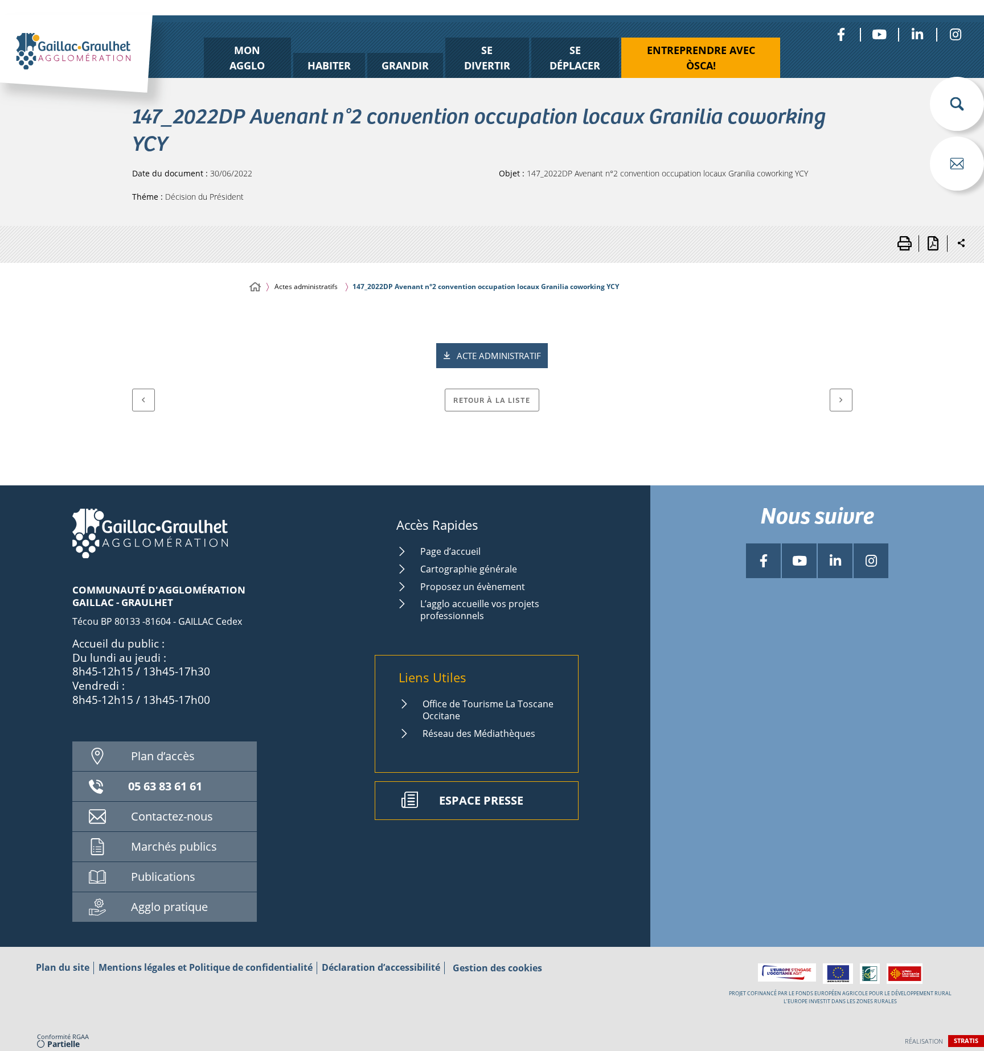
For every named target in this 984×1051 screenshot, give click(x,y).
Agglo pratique (169, 906)
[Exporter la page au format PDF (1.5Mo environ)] (932, 243)
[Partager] (961, 243)
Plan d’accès (163, 756)
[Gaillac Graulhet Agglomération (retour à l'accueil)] (94, 66)
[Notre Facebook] (841, 34)
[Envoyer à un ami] (957, 164)
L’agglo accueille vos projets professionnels (479, 609)
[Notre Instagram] (955, 34)
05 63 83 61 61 (165, 786)
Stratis (966, 1040)
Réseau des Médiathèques (479, 733)
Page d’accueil (450, 551)
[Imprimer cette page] (904, 243)
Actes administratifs (306, 286)
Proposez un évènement (472, 586)
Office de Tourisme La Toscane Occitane (488, 710)
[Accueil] (255, 287)
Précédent (143, 400)
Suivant (841, 400)
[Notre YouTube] (879, 34)
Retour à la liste (491, 399)
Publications (163, 876)
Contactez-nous (172, 816)
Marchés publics (174, 846)
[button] (957, 104)
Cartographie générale (468, 569)
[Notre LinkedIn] (917, 34)
